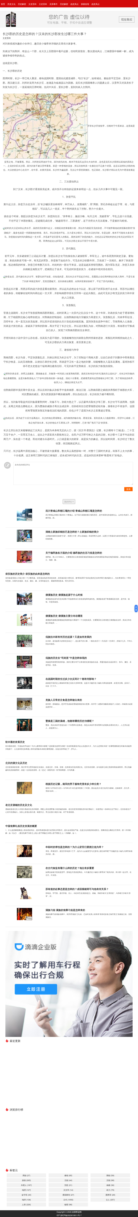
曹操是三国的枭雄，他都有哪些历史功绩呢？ (70, 721)
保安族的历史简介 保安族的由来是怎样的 (27, 573)
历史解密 (22, 4)
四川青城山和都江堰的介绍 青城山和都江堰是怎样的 (74, 510)
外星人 (26, 1185)
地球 (26, 1199)
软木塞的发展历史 (15, 742)
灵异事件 (53, 4)
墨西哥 (110, 1194)
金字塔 (26, 1194)
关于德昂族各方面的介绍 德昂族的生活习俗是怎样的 (74, 552)
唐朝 (26, 1180)
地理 (26, 1190)
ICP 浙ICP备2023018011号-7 (69, 1215)
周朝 (26, 1175)
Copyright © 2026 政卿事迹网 (69, 1212)
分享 (136, 608)
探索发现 (85, 4)
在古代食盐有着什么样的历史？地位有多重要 (70, 868)
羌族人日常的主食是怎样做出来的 (64, 700)
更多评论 (68, 501)
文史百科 (32, 4)
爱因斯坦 (68, 1194)
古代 (68, 1199)
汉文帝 (68, 1190)
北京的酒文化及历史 (16, 763)
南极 (110, 1185)
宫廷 (68, 1185)
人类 (26, 1204)
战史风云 (74, 4)
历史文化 (11, 4)
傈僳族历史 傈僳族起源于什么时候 (64, 595)
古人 (110, 1199)
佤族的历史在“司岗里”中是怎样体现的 (66, 658)
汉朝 (110, 1180)
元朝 (68, 1180)
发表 (128, 489)
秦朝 (68, 1175)
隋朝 (110, 1175)
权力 (110, 1190)
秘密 (68, 1204)
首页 (3, 4)
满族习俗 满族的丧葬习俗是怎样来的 (65, 910)
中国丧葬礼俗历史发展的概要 (21, 826)
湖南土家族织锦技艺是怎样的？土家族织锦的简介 (72, 531)
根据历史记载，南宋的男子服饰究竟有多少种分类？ (73, 784)
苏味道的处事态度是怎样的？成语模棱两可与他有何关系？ (77, 889)
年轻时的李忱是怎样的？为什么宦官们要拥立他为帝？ (75, 847)
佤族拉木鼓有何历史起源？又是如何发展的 (69, 637)
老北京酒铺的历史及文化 (18, 805)
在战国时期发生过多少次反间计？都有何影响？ (71, 679)
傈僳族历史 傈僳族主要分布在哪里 (64, 616)
